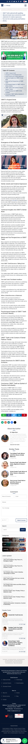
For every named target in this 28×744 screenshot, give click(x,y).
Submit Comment (21, 520)
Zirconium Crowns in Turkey (19, 728)
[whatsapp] (24, 740)
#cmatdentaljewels (21, 659)
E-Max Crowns (21, 732)
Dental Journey (6, 696)
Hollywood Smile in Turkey (19, 729)
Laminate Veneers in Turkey (7, 729)
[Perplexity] (8, 422)
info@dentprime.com (16, 710)
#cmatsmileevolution (18, 660)
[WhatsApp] (7, 1)
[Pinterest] (19, 1)
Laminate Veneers (7, 683)
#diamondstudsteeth (18, 663)
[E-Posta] (21, 1)
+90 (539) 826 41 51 (18, 708)
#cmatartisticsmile (9, 663)
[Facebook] (12, 1)
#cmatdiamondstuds (12, 659)
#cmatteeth (5, 659)
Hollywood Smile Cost (6, 731)
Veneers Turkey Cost (15, 731)
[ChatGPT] (2, 422)
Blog (17, 696)
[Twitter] (14, 1)
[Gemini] (12, 422)
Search (23, 529)
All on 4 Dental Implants (13, 732)
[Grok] (15, 422)
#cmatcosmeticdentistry (18, 661)
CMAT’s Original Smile (10, 73)
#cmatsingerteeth (8, 661)
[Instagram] (10, 1)
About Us (5, 692)
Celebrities (3, 25)
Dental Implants (19, 683)
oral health (14, 200)
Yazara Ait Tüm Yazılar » (15, 444)
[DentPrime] (5, 5)
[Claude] (5, 422)
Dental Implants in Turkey (8, 728)
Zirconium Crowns (7, 686)
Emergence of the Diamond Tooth (13, 74)
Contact (4, 699)
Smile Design (19, 679)
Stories (18, 692)
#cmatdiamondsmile (9, 660)
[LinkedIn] (16, 1)
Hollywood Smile (6, 679)
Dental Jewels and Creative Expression (14, 76)
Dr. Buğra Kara (14, 432)
